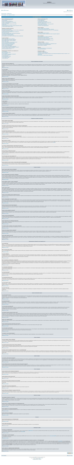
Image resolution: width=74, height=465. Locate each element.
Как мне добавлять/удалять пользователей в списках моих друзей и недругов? (49, 33)
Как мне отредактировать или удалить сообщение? (9, 39)
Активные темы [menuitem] (9, 13)
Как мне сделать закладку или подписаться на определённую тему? (47, 43)
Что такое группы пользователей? (42, 21)
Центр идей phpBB (53, 435)
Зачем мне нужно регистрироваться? (7, 19)
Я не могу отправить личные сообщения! (43, 28)
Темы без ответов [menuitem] (3, 13)
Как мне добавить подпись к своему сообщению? (9, 40)
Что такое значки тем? (5, 58)
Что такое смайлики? (5, 53)
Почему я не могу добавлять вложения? (7, 44)
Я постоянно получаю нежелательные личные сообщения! (46, 29)
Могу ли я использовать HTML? (6, 52)
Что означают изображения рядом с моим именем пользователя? (11, 33)
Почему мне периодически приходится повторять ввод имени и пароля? (12, 25)
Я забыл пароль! (4, 24)
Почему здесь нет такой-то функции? (43, 52)
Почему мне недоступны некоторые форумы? (8, 43)
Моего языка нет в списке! (5, 32)
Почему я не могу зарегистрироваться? (7, 21)
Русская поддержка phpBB (37, 458)
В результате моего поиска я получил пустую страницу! (45, 38)
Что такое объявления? (5, 55)
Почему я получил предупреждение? (7, 45)
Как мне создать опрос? (5, 41)
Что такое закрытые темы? (5, 57)
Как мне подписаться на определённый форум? (44, 44)
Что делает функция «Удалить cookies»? (7, 26)
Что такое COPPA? (4, 20)
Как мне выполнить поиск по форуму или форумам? (45, 36)
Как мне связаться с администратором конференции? (45, 55)
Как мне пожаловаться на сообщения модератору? (9, 46)
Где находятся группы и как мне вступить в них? (44, 22)
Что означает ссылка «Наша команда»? (43, 25)
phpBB (54, 142)
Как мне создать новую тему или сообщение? (8, 38)
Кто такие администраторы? (41, 19)
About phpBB (23, 431)
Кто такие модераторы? (41, 20)
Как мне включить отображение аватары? (7, 34)
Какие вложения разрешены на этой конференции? (45, 48)
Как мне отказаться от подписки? (42, 45)
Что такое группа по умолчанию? (42, 24)
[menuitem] (2, 10)
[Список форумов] (13, 4)
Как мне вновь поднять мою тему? (6, 48)
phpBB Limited (30, 430)
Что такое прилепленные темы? (6, 56)
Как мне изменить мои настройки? (6, 29)
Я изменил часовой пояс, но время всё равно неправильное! (10, 31)
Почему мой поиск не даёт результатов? (43, 37)
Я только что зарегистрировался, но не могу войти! (9, 22)
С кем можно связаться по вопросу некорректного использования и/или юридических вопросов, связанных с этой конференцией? (53, 54)
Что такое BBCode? (4, 51)
